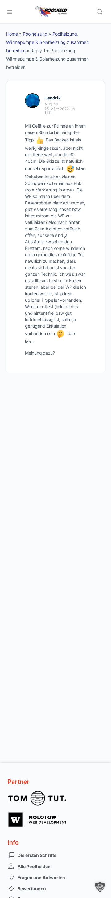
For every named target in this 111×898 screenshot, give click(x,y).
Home (12, 33)
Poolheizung (35, 33)
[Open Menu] (10, 11)
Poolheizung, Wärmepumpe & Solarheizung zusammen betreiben (47, 42)
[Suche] (99, 11)
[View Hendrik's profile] (32, 100)
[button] (100, 887)
